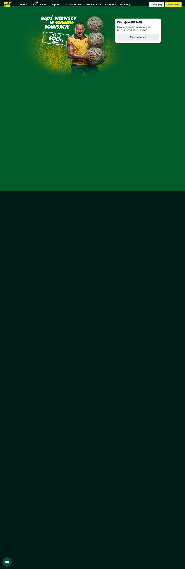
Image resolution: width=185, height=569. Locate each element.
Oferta (43, 4)
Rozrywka (110, 4)
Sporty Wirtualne (72, 4)
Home (23, 4)
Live (34, 4)
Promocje (125, 4)
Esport (55, 4)
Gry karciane (93, 4)
